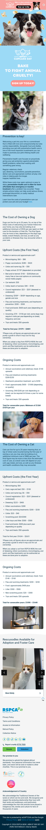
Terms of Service (27, 820)
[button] (42, 672)
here (30, 202)
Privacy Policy (11, 820)
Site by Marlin (31, 827)
